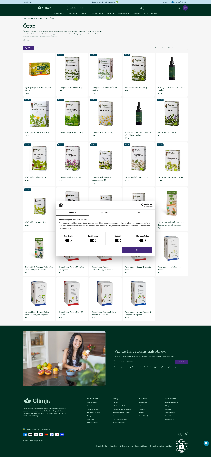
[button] (181, 446)
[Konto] (178, 8)
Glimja (31, 441)
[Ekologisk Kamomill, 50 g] (105, 113)
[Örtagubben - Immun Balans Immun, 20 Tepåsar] (105, 293)
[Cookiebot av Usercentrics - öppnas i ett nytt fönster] (143, 205)
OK (137, 250)
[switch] (93, 240)
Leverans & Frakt (141, 446)
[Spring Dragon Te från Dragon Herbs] (39, 69)
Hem (24, 18)
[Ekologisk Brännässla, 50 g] (139, 69)
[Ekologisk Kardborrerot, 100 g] (172, 158)
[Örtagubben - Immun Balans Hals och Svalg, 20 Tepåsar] (39, 293)
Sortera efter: (160, 48)
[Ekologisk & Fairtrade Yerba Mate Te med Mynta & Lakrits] (39, 248)
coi (41, 441)
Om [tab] (138, 212)
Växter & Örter (43, 18)
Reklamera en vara (126, 446)
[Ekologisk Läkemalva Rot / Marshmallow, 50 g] (105, 158)
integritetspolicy (171, 367)
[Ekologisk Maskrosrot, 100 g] (39, 113)
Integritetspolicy (102, 446)
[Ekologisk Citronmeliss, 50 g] (72, 69)
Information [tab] (105, 212)
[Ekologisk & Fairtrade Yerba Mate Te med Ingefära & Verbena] (172, 203)
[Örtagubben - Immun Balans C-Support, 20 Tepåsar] (139, 293)
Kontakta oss (27, 2)
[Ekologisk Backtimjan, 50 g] (72, 158)
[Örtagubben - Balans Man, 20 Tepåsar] (72, 293)
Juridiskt (169, 446)
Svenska (164, 2)
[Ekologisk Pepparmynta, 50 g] (72, 113)
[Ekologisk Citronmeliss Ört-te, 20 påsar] (105, 69)
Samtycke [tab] (72, 212)
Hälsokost (31, 18)
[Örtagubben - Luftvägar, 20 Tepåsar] (172, 248)
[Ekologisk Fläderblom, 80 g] (139, 158)
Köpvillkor (113, 446)
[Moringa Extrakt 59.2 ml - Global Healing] (172, 69)
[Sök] (141, 8)
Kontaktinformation (157, 446)
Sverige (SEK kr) (180, 2)
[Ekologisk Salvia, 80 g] (172, 113)
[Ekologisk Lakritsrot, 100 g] (39, 203)
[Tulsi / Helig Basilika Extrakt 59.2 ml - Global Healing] (139, 113)
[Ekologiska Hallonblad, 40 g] (39, 158)
